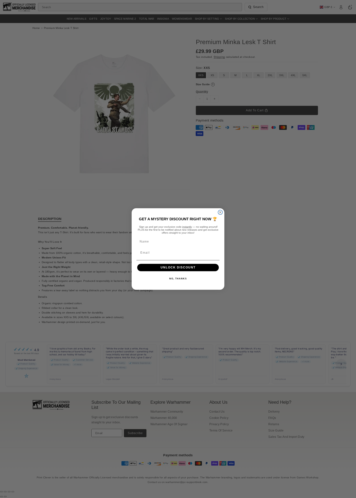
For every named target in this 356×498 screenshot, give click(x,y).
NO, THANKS (178, 278)
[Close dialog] (220, 212)
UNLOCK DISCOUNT (178, 267)
